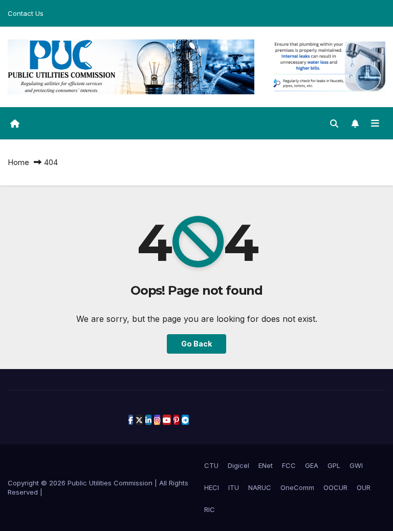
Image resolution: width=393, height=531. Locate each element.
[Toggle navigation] (375, 123)
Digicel (238, 465)
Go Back (196, 343)
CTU (211, 465)
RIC (209, 509)
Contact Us (25, 13)
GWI (356, 465)
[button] (334, 123)
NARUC (259, 487)
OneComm (297, 487)
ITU (233, 487)
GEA (311, 465)
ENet (265, 465)
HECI (211, 487)
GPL (334, 465)
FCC (289, 465)
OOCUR (335, 487)
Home (18, 162)
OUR (363, 487)
